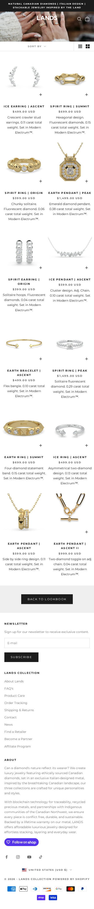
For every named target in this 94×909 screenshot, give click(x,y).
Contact (10, 717)
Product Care (14, 696)
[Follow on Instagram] (18, 857)
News (8, 725)
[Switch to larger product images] (80, 46)
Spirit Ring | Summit (69, 106)
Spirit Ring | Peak (69, 370)
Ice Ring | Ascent (70, 457)
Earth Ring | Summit (24, 457)
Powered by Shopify (71, 879)
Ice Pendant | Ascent (70, 279)
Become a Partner (18, 739)
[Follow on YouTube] (29, 857)
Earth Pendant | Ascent (24, 546)
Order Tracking (15, 703)
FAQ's (8, 688)
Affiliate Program (17, 746)
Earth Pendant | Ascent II (70, 546)
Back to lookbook (47, 599)
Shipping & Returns (19, 710)
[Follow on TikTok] (40, 857)
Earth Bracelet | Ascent (24, 373)
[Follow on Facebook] (6, 857)
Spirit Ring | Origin (24, 193)
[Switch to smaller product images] (88, 46)
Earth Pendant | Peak (69, 193)
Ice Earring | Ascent (24, 106)
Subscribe (21, 657)
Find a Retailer (15, 732)
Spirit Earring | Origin (24, 281)
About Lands (14, 681)
